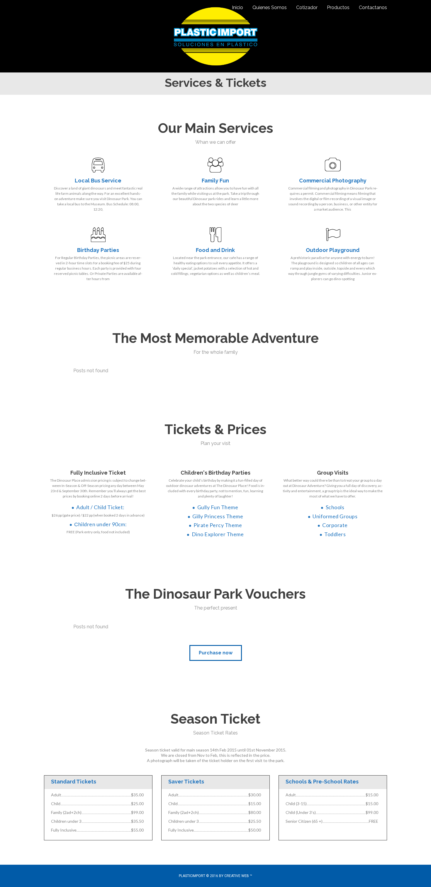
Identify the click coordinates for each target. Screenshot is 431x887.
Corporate (335, 525)
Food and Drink (215, 250)
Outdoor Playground (332, 250)
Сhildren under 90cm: (100, 524)
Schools (335, 507)
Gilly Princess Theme (217, 516)
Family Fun (215, 180)
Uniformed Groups (335, 516)
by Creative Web (234, 876)
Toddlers (335, 534)
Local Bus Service (98, 180)
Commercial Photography (332, 180)
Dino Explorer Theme (218, 534)
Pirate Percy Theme (218, 525)
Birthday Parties (98, 250)
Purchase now (216, 653)
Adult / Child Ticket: (100, 507)
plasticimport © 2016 (199, 876)
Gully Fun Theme (217, 507)
